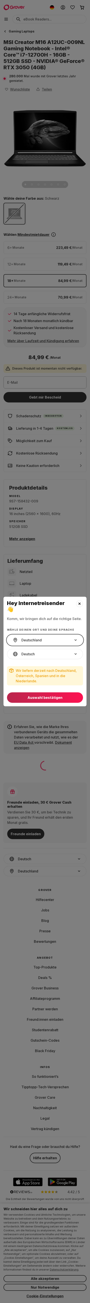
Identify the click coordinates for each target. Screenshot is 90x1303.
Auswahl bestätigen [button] (45, 697)
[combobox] (45, 640)
